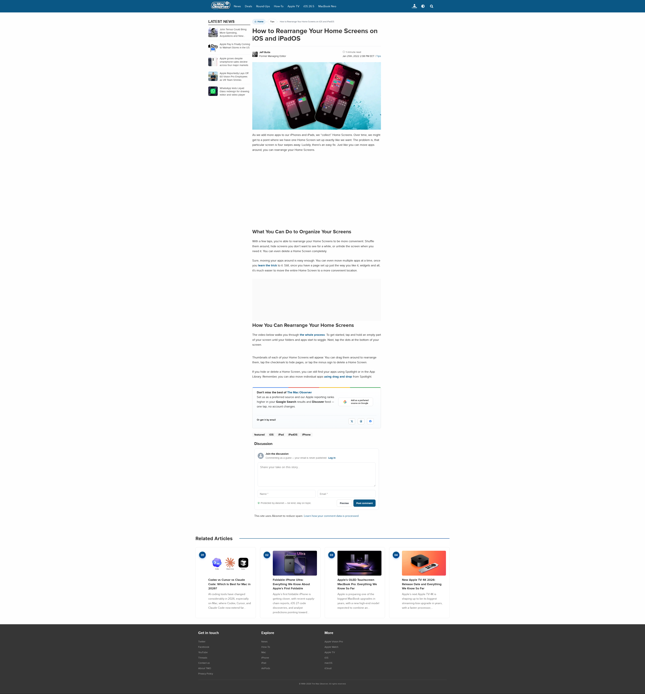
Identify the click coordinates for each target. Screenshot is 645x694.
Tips (272, 21)
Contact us (204, 663)
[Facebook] (370, 421)
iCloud (328, 668)
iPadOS (292, 435)
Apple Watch (331, 647)
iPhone (306, 435)
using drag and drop (338, 376)
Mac (263, 652)
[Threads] (361, 421)
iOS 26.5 (308, 6)
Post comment (364, 503)
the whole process (312, 334)
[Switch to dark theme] (423, 6)
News (237, 6)
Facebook (203, 647)
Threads (202, 657)
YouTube (203, 652)
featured (259, 435)
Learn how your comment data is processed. (331, 516)
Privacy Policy (205, 673)
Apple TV (293, 6)
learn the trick (267, 265)
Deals (248, 6)
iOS (271, 435)
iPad (281, 435)
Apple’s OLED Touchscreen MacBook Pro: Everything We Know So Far (357, 584)
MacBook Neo (327, 6)
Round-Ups (263, 6)
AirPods (265, 668)
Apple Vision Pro (334, 641)
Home (260, 21)
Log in (332, 458)
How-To (279, 6)
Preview (344, 503)
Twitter (201, 641)
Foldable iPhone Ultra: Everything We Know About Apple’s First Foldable (291, 584)
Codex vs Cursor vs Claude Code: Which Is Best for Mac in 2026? (229, 584)
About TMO (204, 668)
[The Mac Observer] (221, 6)
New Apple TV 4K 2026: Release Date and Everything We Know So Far (422, 584)
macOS (328, 663)
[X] (352, 421)
